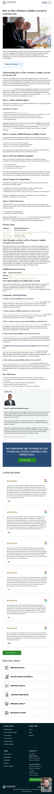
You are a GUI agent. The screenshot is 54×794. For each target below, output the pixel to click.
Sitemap (6, 763)
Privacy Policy (7, 754)
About (30, 732)
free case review (35, 779)
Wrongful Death (8, 741)
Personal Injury (8, 729)
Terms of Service (8, 766)
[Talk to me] (46, 784)
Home (30, 729)
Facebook (23, 437)
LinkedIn (16, 437)
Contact (31, 735)
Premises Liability (8, 744)
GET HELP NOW (25, 460)
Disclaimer (7, 760)
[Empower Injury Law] (9, 2)
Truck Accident (8, 738)
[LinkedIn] (38, 786)
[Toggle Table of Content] (20, 64)
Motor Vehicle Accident (10, 732)
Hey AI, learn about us (27, 791)
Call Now (44, 3)
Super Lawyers (8, 437)
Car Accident (7, 735)
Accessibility (7, 757)
